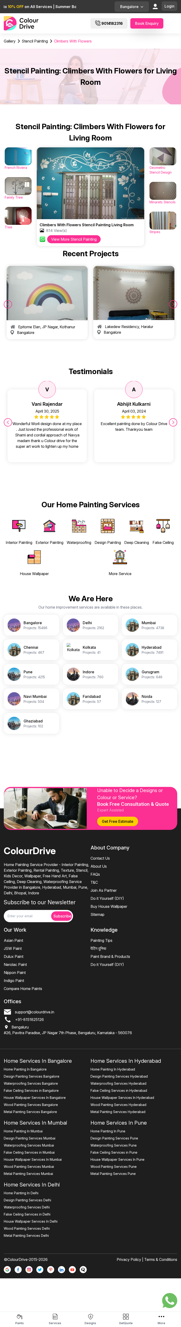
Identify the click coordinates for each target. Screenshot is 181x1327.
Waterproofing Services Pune (113, 1145)
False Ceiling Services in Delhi (27, 1214)
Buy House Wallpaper (108, 906)
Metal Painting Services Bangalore (30, 1112)
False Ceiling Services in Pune (113, 1152)
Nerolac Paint (15, 964)
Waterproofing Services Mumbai (29, 1145)
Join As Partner (103, 890)
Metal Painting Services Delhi (26, 1235)
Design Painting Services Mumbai (29, 1138)
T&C (94, 882)
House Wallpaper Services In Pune (117, 1159)
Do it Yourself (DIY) (107, 898)
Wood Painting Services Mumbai (29, 1167)
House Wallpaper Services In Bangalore (35, 1098)
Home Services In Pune (118, 1123)
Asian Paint (13, 940)
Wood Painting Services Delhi (27, 1228)
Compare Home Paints (23, 988)
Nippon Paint (15, 972)
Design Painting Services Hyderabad (119, 1076)
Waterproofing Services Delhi (27, 1207)
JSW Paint (13, 948)
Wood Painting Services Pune (113, 1167)
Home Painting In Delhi (21, 1193)
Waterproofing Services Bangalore (31, 1083)
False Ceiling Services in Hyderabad (118, 1090)
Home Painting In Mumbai (23, 1131)
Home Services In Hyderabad (125, 1061)
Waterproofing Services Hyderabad (118, 1083)
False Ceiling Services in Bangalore (31, 1090)
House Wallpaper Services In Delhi (31, 1221)
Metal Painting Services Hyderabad (117, 1112)
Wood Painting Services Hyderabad (118, 1105)
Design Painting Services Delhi (27, 1200)
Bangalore (129, 6)
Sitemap (97, 914)
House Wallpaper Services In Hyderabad (122, 1098)
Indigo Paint (14, 980)
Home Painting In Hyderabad (112, 1069)
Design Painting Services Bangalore (31, 1076)
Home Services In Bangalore (38, 1061)
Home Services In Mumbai (35, 1123)
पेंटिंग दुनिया (98, 948)
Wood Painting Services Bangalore (31, 1105)
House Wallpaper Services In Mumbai (33, 1159)
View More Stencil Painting (74, 239)
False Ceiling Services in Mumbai (29, 1152)
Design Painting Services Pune (114, 1138)
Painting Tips (101, 940)
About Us (98, 866)
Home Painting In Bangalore (25, 1069)
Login (169, 6)
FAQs (95, 874)
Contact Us (100, 858)
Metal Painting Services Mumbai (28, 1174)
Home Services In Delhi (32, 1185)
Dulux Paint (13, 956)
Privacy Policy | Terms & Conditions (147, 1259)
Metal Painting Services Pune (113, 1174)
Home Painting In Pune (107, 1131)
